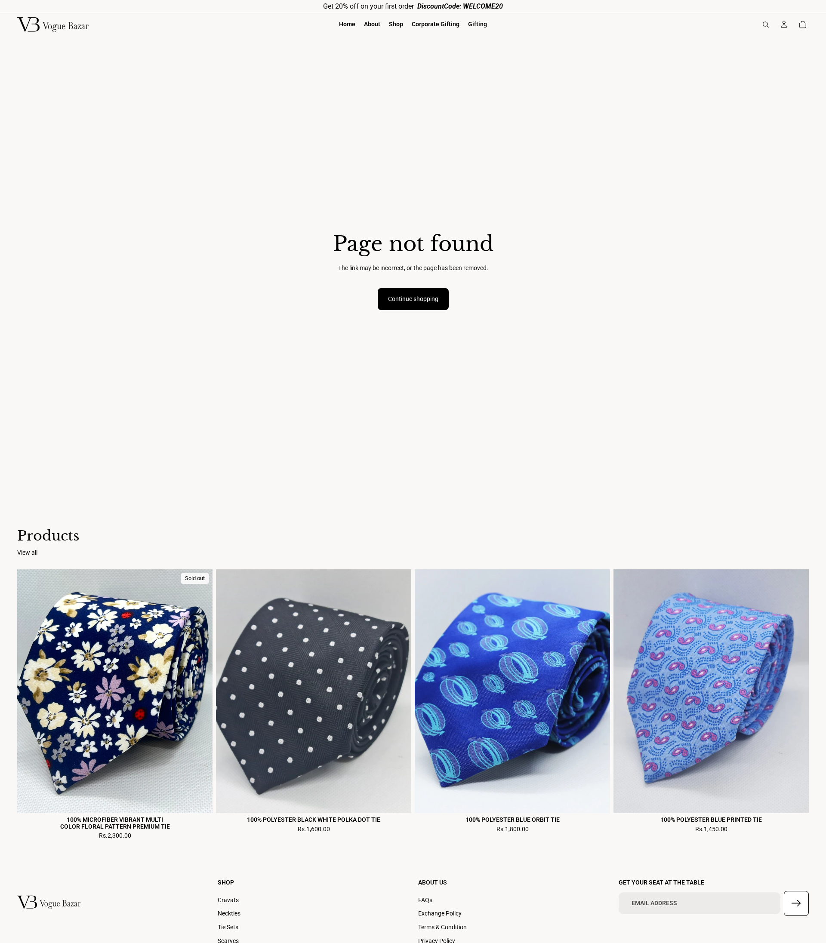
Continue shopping (413, 298)
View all (27, 552)
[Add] (398, 800)
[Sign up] (796, 903)
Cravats (228, 900)
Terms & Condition (442, 927)
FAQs (425, 900)
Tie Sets (228, 927)
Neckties (229, 913)
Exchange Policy (440, 913)
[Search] (765, 24)
